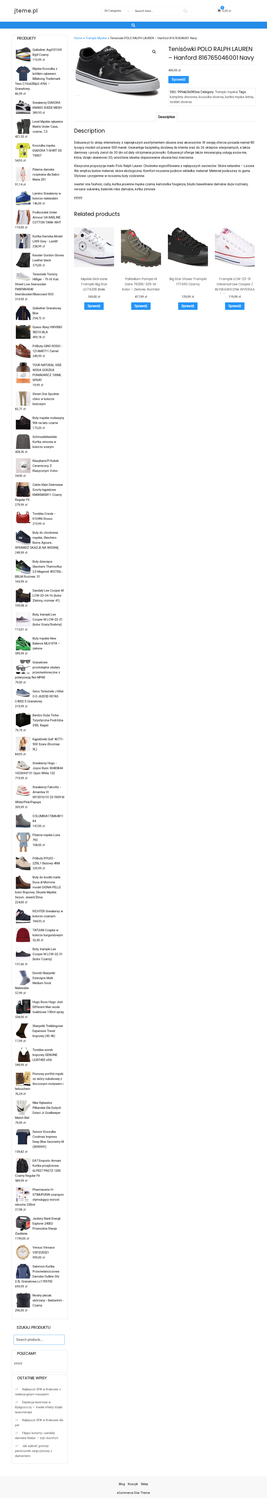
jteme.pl (26, 10)
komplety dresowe (183, 97)
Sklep (144, 1484)
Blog (122, 1484)
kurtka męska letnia (239, 97)
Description (166, 117)
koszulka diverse (211, 97)
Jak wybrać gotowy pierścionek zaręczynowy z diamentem (33, 1451)
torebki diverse (181, 102)
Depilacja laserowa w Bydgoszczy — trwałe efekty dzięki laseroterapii (38, 1407)
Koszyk (133, 1484)
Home (78, 38)
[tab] (166, 117)
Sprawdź (178, 79)
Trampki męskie (96, 38)
